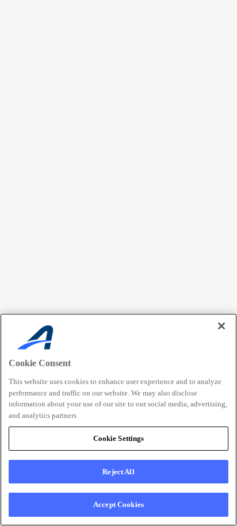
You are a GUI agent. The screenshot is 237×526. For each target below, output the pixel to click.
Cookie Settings (118, 438)
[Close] (221, 326)
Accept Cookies (118, 504)
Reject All (118, 471)
